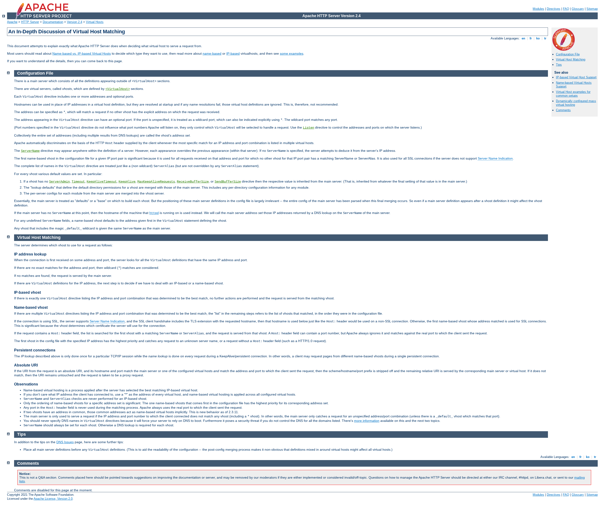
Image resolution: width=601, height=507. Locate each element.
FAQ (566, 9)
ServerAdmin (59, 181)
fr (531, 38)
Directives (553, 9)
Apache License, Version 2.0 (53, 498)
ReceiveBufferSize (193, 181)
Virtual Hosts (95, 22)
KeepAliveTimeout (102, 181)
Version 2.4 (74, 22)
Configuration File (568, 54)
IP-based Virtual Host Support (576, 77)
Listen (308, 128)
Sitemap (592, 9)
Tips (559, 64)
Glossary (578, 9)
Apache (12, 22)
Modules (538, 9)
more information (366, 421)
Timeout (78, 181)
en (523, 38)
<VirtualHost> (117, 89)
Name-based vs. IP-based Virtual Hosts (81, 53)
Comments (563, 110)
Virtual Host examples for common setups (573, 94)
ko (538, 38)
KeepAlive (127, 181)
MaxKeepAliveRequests (156, 181)
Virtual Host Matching (570, 59)
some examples (291, 53)
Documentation (53, 22)
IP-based (233, 53)
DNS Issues (65, 442)
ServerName (30, 151)
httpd (154, 213)
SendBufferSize (228, 181)
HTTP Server (30, 22)
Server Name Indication (495, 158)
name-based (212, 53)
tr (545, 38)
